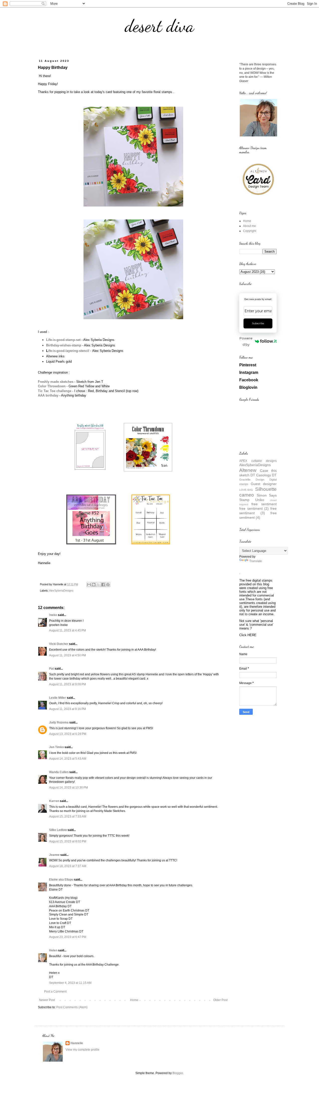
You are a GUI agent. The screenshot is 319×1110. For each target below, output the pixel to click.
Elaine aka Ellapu (61, 879)
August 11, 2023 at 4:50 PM (67, 655)
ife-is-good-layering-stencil (68, 351)
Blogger (177, 1073)
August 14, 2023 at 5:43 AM (67, 758)
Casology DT (266, 475)
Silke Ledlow (58, 830)
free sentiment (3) (258, 510)
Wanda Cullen (59, 772)
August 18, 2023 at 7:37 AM (67, 866)
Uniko (259, 500)
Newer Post (47, 1000)
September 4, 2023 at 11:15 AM (70, 983)
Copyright (249, 231)
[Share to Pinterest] (107, 584)
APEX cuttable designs (258, 461)
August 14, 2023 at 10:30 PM (68, 787)
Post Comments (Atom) (71, 1007)
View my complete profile (82, 1049)
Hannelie (77, 1043)
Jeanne (54, 855)
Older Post (220, 1000)
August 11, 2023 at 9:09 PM (67, 684)
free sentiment (264, 504)
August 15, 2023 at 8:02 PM (67, 841)
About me (249, 226)
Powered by (245, 341)
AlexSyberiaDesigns (61, 590)
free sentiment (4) (258, 515)
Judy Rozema (59, 722)
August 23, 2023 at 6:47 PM (67, 937)
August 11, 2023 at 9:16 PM (67, 709)
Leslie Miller (57, 698)
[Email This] (88, 584)
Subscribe (258, 323)
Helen (53, 950)
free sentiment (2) (254, 508)
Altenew (247, 470)
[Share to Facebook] (103, 584)
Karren (54, 801)
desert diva (159, 25)
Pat (51, 668)
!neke (53, 615)
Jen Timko (56, 747)
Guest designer (264, 484)
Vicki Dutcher (58, 644)
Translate (255, 561)
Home (134, 1000)
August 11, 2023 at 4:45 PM (67, 630)
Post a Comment (55, 991)
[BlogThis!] (93, 584)
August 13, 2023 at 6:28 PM (67, 734)
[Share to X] (98, 584)
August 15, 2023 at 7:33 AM (67, 816)
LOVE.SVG (246, 489)
